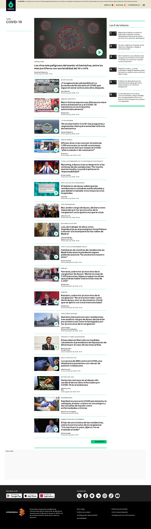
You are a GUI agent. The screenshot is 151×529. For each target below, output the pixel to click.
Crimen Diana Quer (110, 1)
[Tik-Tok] (111, 498)
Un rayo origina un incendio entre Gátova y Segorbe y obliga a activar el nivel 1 (131, 47)
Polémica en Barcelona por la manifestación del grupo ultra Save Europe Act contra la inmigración (130, 84)
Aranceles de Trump (96, 1)
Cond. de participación (120, 512)
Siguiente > (100, 442)
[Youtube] (117, 498)
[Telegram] (98, 498)
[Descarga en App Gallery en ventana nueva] (47, 498)
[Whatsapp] (92, 498)
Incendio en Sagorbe (66, 1)
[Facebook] (85, 498)
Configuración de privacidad (87, 515)
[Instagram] (104, 498)
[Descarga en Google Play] (14, 498)
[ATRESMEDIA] (16, 513)
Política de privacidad (119, 509)
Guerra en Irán (122, 1)
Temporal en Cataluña (81, 1)
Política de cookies (83, 512)
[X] (79, 498)
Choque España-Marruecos (49, 1)
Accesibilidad (81, 518)
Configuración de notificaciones (123, 515)
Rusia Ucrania (132, 1)
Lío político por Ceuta (32, 1)
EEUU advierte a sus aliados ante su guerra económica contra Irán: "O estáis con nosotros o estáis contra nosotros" (131, 58)
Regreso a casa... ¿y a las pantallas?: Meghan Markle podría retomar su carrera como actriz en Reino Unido (131, 71)
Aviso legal (81, 509)
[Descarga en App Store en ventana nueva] (30, 498)
